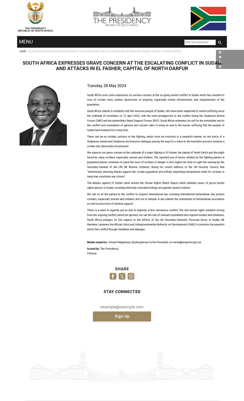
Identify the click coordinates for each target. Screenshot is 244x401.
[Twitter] (122, 275)
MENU (26, 42)
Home (23, 51)
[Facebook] (113, 275)
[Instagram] (131, 275)
